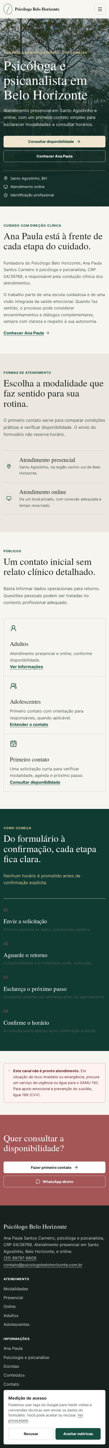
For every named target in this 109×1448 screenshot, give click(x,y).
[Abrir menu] (99, 9)
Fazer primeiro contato (51, 1167)
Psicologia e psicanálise (26, 1357)
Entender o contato (29, 724)
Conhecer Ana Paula (54, 156)
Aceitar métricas (78, 1434)
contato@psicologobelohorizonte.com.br (43, 1264)
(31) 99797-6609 (20, 1257)
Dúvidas (11, 1366)
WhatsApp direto (58, 1181)
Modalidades (16, 1288)
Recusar (31, 1434)
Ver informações (26, 666)
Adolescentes (16, 1324)
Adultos (11, 1315)
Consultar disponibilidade (51, 141)
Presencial (13, 1297)
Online (9, 1306)
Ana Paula (13, 1348)
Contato (11, 1384)
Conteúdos (14, 1375)
